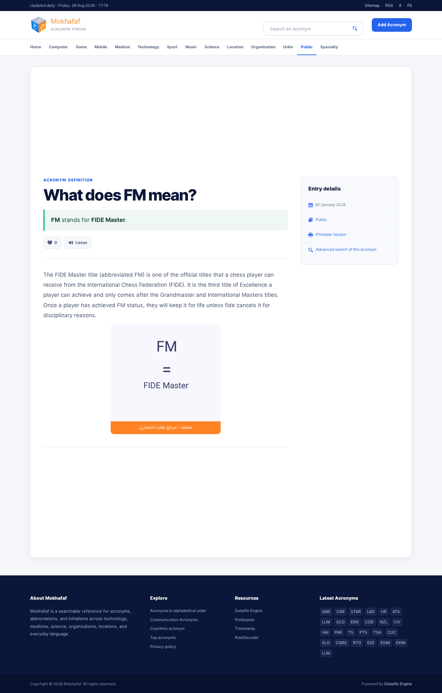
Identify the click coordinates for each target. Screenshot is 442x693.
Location (235, 46)
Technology (148, 46)
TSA (377, 632)
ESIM (385, 642)
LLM (326, 621)
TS (350, 632)
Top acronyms (163, 637)
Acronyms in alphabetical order (178, 610)
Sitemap (372, 5)
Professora (244, 619)
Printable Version (331, 234)
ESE (370, 642)
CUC (391, 632)
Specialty (329, 46)
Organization (263, 46)
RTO (357, 642)
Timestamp (245, 628)
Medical (122, 46)
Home (35, 46)
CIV (397, 621)
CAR (341, 611)
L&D (371, 611)
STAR (356, 611)
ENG (355, 621)
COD (369, 621)
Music (191, 46)
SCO (340, 621)
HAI (325, 632)
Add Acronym (392, 24)
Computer (58, 46)
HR (383, 611)
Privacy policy (163, 646)
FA (409, 5)
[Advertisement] (221, 115)
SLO (326, 642)
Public (307, 46)
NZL (384, 621)
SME (326, 611)
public (321, 219)
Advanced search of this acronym (346, 249)
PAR (338, 632)
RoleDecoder (247, 637)
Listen (81, 242)
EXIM (400, 642)
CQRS (341, 642)
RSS (389, 5)
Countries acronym (167, 628)
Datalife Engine (248, 610)
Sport (172, 46)
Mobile (100, 46)
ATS (396, 611)
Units (288, 46)
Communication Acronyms (174, 619)
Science (211, 46)
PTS (363, 632)
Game (81, 46)
